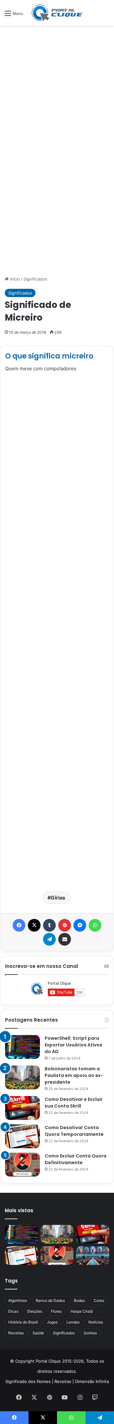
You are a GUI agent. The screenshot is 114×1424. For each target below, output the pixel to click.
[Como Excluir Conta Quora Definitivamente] (22, 1165)
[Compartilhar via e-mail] (64, 939)
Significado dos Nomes (28, 1381)
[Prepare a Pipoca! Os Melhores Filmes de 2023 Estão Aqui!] (92, 1255)
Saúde (38, 1332)
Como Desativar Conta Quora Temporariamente (74, 1130)
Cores (99, 1300)
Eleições (34, 1311)
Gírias (58, 897)
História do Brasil (23, 1322)
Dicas (13, 1311)
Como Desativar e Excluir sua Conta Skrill (74, 1102)
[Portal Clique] (57, 12)
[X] (34, 925)
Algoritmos (17, 1300)
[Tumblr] (49, 925)
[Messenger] (79, 925)
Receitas (16, 1332)
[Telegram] (49, 939)
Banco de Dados (50, 1300)
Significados (35, 278)
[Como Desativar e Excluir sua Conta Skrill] (22, 1108)
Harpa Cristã (82, 1311)
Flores (56, 1311)
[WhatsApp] (95, 925)
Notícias (95, 1322)
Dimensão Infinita (92, 1381)
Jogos (52, 1322)
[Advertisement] (57, 89)
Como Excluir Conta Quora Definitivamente (75, 1159)
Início (14, 278)
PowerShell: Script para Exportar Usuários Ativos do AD (73, 1045)
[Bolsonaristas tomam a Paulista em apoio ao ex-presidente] (22, 1077)
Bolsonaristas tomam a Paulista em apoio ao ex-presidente (74, 1075)
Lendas (72, 1322)
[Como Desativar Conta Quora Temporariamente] (22, 1136)
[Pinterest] (64, 925)
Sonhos (90, 1332)
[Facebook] (19, 925)
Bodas (79, 1300)
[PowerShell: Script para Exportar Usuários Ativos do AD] (22, 1047)
